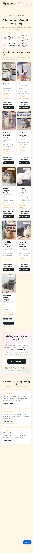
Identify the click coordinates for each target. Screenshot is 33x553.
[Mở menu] (30, 4)
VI (18, 3)
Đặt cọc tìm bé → (9, 107)
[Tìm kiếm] (26, 4)
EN (22, 3)
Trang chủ (12, 15)
